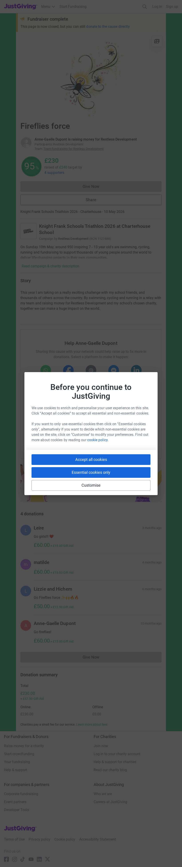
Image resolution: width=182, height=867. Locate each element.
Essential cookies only (91, 472)
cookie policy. (98, 440)
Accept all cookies (91, 459)
